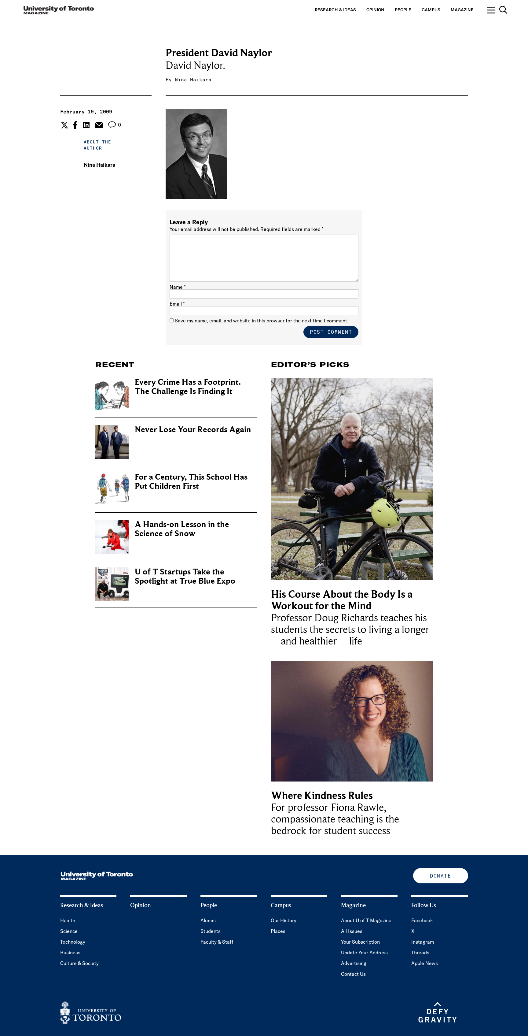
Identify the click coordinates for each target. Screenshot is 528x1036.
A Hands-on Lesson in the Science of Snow (182, 529)
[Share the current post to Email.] (98, 125)
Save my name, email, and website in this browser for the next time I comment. (261, 320)
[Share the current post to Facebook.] (75, 125)
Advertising (353, 963)
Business (70, 952)
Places (278, 931)
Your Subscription (360, 942)
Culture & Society (79, 963)
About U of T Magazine (366, 920)
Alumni (208, 920)
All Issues (351, 931)
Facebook (422, 920)
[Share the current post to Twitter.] (63, 125)
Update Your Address (364, 952)
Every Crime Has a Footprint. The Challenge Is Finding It (188, 386)
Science (69, 931)
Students (210, 931)
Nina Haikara (193, 79)
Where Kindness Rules (322, 795)
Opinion (375, 10)
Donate (440, 876)
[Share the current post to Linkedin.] (86, 125)
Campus (431, 10)
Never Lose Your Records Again (193, 430)
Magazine (462, 10)
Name (177, 287)
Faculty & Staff (216, 942)
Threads (420, 952)
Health (67, 920)
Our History (283, 920)
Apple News (424, 963)
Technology (72, 942)
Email (177, 304)
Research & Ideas (335, 10)
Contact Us (353, 974)
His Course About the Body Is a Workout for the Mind (342, 600)
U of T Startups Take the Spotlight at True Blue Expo (185, 576)
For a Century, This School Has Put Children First (191, 481)
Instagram (422, 942)
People (403, 10)
